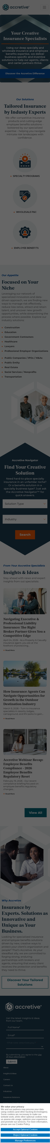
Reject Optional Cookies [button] (25, 1135)
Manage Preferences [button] (25, 1140)
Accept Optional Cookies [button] (25, 1129)
